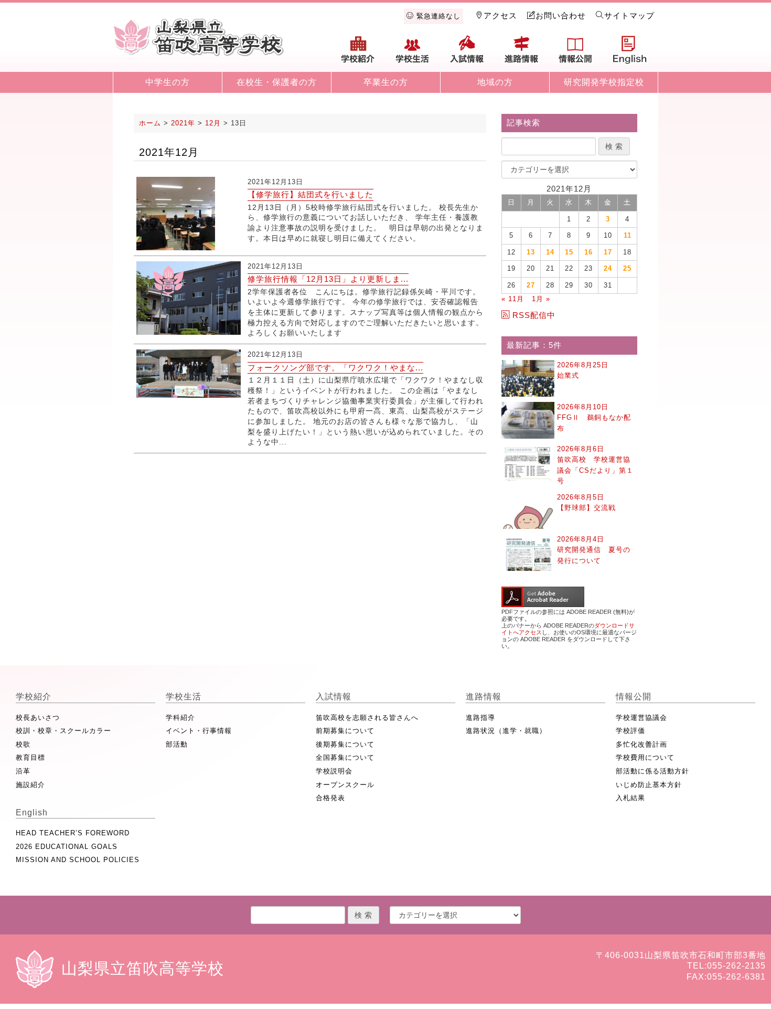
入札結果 (630, 798)
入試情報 (467, 53)
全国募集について (345, 757)
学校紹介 (358, 53)
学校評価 (630, 731)
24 (608, 268)
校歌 (23, 744)
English (630, 53)
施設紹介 (30, 785)
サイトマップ (629, 15)
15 (569, 252)
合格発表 (330, 798)
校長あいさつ (38, 717)
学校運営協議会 (641, 717)
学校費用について (645, 757)
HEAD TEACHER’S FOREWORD (73, 833)
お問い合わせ (561, 15)
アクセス (500, 15)
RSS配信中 (533, 315)
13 (531, 252)
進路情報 (521, 53)
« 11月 (512, 299)
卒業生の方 (385, 82)
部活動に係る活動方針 (652, 771)
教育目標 (30, 757)
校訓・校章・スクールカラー (63, 731)
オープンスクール (345, 785)
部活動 (177, 744)
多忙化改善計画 (641, 744)
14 (550, 252)
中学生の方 (167, 82)
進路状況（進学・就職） (506, 731)
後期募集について (345, 744)
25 (627, 268)
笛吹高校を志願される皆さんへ (367, 717)
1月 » (541, 299)
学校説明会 (334, 771)
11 (627, 235)
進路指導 (480, 717)
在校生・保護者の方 (277, 82)
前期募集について (345, 731)
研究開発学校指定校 (604, 82)
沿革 (23, 771)
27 (531, 285)
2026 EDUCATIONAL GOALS (66, 847)
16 (588, 252)
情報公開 (575, 53)
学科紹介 (180, 717)
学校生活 (412, 53)
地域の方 (495, 82)
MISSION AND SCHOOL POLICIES (78, 860)
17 (608, 252)
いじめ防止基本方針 (649, 785)
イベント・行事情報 (199, 731)
